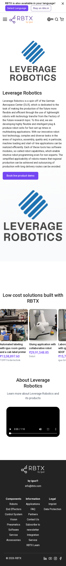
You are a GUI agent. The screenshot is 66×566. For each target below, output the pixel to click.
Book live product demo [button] (20, 175)
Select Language (16, 8)
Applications (33, 504)
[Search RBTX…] (56, 19)
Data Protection (52, 509)
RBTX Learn (33, 545)
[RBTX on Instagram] (55, 558)
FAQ (33, 509)
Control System (13, 514)
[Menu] (5, 19)
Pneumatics (13, 524)
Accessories (13, 540)
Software (13, 529)
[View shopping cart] (62, 19)
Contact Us (33, 519)
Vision (13, 519)
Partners (33, 514)
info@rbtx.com (33, 486)
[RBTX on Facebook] (60, 558)
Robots (13, 504)
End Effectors (13, 509)
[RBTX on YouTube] (50, 558)
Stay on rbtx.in (41, 8)
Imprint (52, 504)
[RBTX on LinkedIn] (45, 558)
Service (13, 534)
